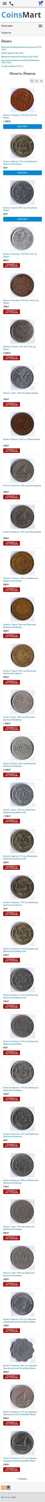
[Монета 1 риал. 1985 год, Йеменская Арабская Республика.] (22, 1258)
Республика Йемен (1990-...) (12, 66)
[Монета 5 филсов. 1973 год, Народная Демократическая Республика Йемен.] (22, 1304)
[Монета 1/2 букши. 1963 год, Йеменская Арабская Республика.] (22, 563)
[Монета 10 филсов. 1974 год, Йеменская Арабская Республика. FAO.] (22, 933)
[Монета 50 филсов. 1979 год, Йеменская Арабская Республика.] (22, 1119)
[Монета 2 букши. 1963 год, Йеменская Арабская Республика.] (22, 655)
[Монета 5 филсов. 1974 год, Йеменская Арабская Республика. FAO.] (22, 841)
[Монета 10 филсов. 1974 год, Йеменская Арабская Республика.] (22, 887)
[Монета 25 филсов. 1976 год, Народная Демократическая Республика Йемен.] (22, 1397)
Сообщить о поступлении (11, 265)
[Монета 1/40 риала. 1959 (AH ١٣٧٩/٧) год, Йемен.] (22, 285)
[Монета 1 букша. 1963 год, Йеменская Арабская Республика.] (22, 609)
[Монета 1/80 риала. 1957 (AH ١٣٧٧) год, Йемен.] (22, 239)
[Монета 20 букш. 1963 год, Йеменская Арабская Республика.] (22, 748)
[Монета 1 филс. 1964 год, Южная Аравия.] (22, 378)
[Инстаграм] (8, 1488)
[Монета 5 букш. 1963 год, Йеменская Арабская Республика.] (22, 702)
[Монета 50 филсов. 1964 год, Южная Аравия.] (22, 516)
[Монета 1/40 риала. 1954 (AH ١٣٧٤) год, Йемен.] (22, 100)
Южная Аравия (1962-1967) (12, 53)
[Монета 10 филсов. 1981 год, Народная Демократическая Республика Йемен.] (22, 1350)
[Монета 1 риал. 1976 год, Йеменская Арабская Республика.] (22, 1211)
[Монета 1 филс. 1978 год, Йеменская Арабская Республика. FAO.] (22, 794)
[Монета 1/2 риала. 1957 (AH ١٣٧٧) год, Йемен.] (22, 331)
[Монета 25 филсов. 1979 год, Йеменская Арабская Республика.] (22, 1026)
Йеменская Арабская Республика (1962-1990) (19, 57)
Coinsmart (7, 1497)
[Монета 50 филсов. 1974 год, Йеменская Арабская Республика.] (22, 1072)
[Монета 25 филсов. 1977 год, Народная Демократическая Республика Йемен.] (22, 1443)
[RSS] (3, 1488)
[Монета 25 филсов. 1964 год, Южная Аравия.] (22, 470)
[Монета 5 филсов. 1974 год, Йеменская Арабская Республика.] (22, 146)
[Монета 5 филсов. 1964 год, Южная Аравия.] (22, 424)
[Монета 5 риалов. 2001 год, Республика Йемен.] (22, 192)
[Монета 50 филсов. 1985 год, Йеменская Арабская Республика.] (22, 1165)
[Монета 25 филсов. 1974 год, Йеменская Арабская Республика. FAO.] (22, 980)
